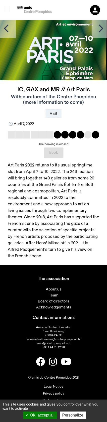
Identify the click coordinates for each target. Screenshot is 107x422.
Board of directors (53, 301)
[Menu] (7, 10)
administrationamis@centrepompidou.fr (53, 339)
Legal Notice (53, 386)
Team (53, 295)
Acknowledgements (53, 307)
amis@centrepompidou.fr (54, 343)
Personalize (72, 415)
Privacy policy (53, 393)
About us (53, 289)
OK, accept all (41, 415)
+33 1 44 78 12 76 (53, 347)
